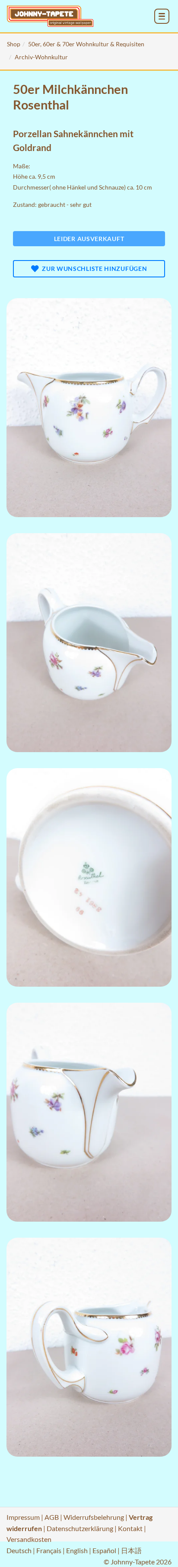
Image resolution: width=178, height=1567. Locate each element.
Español (104, 1550)
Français (48, 1550)
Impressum (23, 1517)
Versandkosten (28, 1539)
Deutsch (19, 1550)
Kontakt (130, 1528)
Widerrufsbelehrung (94, 1517)
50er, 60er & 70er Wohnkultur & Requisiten (86, 44)
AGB (51, 1517)
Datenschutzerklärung (80, 1528)
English (77, 1550)
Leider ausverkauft (89, 238)
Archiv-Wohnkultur (41, 57)
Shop (13, 44)
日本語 (131, 1550)
